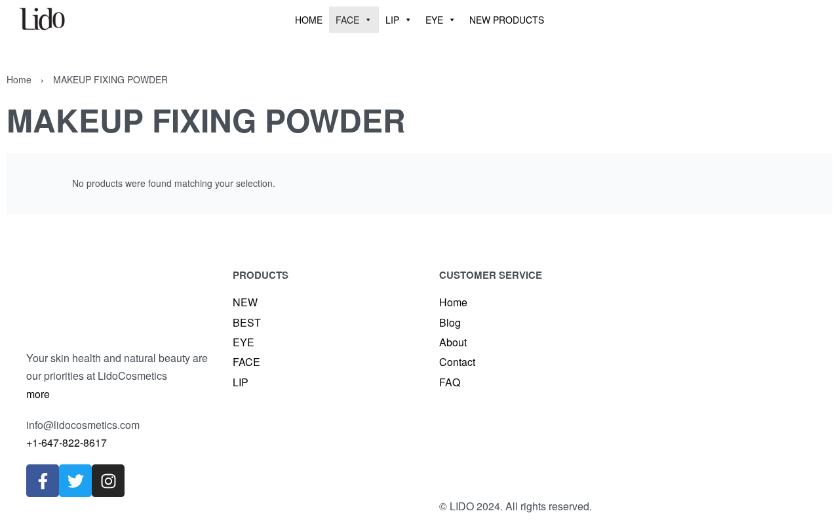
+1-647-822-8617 (66, 442)
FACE (347, 19)
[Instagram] (108, 480)
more (38, 393)
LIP (392, 19)
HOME (308, 19)
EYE (434, 19)
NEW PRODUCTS (506, 19)
